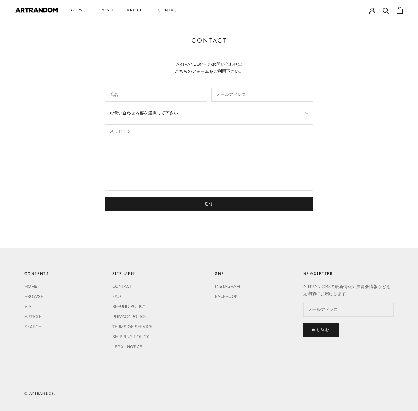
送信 (209, 204)
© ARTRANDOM (39, 393)
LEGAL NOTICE (127, 347)
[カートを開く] (400, 10)
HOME (30, 286)
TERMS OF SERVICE (132, 327)
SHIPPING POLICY (130, 337)
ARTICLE (136, 10)
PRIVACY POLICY (129, 317)
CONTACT (169, 10)
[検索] (386, 10)
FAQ (116, 296)
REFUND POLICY (128, 306)
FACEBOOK (226, 296)
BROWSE (79, 10)
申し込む (321, 330)
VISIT (108, 10)
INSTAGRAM (227, 286)
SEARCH (33, 327)
